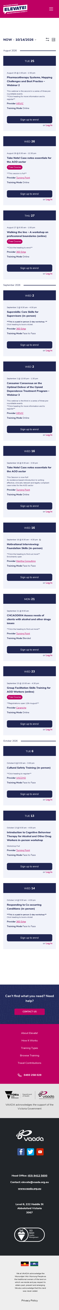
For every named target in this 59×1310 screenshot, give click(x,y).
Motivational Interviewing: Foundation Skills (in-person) (25, 546)
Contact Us (30, 1011)
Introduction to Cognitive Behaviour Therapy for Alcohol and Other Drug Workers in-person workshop (29, 836)
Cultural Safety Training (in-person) (29, 768)
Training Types (29, 1048)
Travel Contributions (29, 1063)
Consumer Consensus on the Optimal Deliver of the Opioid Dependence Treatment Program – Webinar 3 (28, 389)
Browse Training (29, 1055)
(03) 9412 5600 (37, 1175)
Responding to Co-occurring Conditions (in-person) (24, 907)
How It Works (29, 1040)
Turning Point (23, 177)
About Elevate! (29, 1033)
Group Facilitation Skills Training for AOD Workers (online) (28, 690)
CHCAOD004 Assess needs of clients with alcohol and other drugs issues (29, 619)
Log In (49, 125)
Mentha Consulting (26, 561)
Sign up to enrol (29, 119)
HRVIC (19, 103)
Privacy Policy (29, 1300)
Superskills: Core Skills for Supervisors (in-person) (22, 314)
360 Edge (21, 251)
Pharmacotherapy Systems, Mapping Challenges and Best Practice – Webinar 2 (29, 81)
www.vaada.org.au (29, 1188)
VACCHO (21, 777)
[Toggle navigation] (51, 9)
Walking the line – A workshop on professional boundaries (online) (27, 234)
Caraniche (21, 707)
